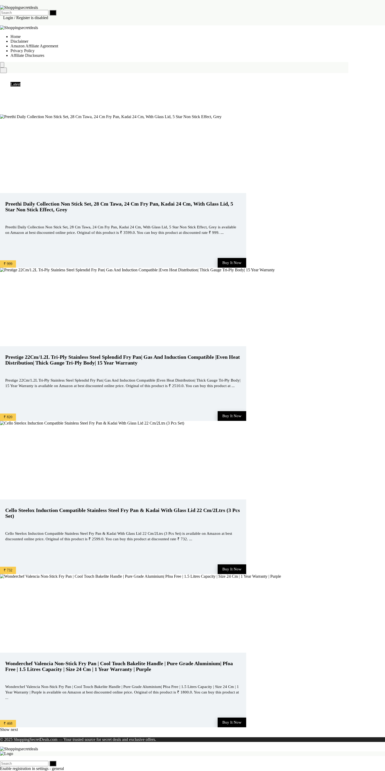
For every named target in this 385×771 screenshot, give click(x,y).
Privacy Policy (22, 50)
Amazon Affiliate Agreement (34, 46)
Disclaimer (19, 41)
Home (15, 36)
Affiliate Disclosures (27, 55)
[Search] (53, 12)
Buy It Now (231, 263)
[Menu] (2, 65)
